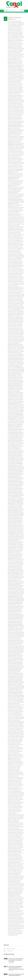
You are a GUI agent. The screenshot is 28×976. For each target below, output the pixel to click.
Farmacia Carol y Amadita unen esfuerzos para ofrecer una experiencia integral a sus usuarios (16, 968)
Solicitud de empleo (10, 948)
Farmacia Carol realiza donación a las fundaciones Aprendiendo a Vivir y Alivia (16, 960)
